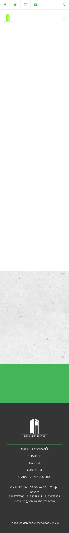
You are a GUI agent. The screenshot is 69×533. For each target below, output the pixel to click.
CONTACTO (34, 470)
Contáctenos (36, 388)
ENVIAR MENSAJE (32, 343)
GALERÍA (34, 463)
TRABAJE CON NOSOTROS (34, 477)
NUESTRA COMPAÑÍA (34, 449)
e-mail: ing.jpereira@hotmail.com (34, 501)
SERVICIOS (34, 456)
